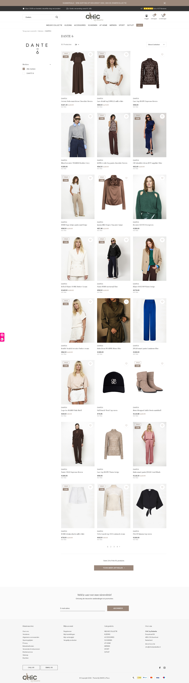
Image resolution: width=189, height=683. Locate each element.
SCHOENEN (92, 25)
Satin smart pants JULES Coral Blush (146, 472)
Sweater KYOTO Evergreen (143, 225)
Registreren (68, 631)
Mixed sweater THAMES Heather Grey (75, 163)
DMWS (102, 678)
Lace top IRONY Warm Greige (108, 472)
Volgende (119, 546)
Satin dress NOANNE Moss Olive (109, 348)
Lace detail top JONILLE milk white (110, 101)
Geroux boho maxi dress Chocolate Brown (76, 101)
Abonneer (118, 608)
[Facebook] (159, 667)
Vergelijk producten (70, 640)
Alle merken (31, 69)
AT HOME (103, 25)
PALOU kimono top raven (142, 534)
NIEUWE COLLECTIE (54, 25)
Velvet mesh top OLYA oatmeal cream (111, 534)
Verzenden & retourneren (31, 649)
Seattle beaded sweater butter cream (75, 348)
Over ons (26, 631)
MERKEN (113, 25)
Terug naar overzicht (29, 31)
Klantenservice (28, 652)
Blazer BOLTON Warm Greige (144, 286)
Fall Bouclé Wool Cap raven (107, 410)
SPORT (122, 25)
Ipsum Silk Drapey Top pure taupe (110, 225)
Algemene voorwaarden (31, 637)
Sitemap (25, 655)
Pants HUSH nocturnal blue (107, 286)
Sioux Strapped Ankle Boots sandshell (147, 410)
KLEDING (68, 25)
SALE (139, 25)
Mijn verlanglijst (69, 637)
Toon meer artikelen (113, 568)
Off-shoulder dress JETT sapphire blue (147, 163)
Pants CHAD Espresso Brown (72, 472)
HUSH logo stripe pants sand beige (74, 225)
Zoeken (57, 17)
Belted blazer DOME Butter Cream (74, 286)
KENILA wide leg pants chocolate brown (112, 163)
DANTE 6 (30, 73)
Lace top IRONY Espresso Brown (145, 101)
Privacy (25, 643)
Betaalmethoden (28, 646)
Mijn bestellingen (69, 634)
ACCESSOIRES (80, 25)
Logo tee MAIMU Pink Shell (71, 410)
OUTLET (130, 25)
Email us (49, 667)
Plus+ (108, 678)
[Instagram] (164, 667)
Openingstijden (28, 640)
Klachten (26, 658)
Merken (40, 31)
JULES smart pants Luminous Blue (146, 348)
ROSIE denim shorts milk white (72, 534)
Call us (31, 667)
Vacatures (26, 634)
